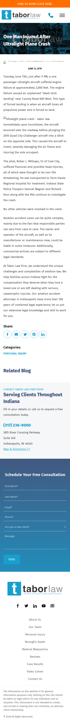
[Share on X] (25, 334)
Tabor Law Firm (17, 266)
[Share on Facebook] (7, 334)
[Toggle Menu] (62, 15)
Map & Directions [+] (16, 449)
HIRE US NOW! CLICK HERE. (35, 4)
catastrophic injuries (16, 293)
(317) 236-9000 (17, 425)
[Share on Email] (16, 334)
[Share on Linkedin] (43, 334)
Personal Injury (15, 353)
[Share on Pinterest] (34, 334)
